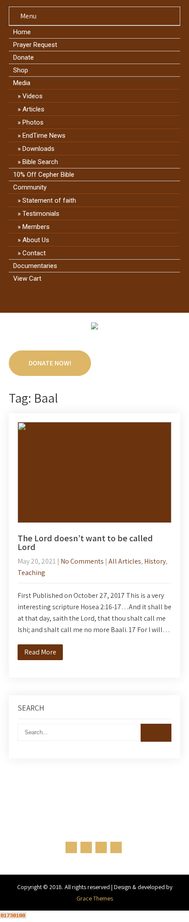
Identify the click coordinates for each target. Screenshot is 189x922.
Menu (28, 16)
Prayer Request (35, 45)
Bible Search (40, 162)
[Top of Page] (164, 903)
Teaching (31, 572)
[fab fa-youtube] (119, 298)
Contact (34, 253)
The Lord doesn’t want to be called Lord (85, 542)
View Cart (27, 278)
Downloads (38, 149)
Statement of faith (49, 200)
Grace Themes (94, 898)
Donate (23, 57)
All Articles (125, 561)
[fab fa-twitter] (86, 298)
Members (36, 227)
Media (21, 83)
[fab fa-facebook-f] (69, 298)
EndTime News (43, 135)
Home (22, 32)
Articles (33, 109)
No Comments (82, 561)
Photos (33, 122)
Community (30, 187)
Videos (32, 96)
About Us (35, 240)
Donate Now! (50, 363)
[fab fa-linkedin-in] (103, 298)
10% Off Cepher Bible (43, 175)
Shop (20, 70)
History (155, 561)
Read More (40, 652)
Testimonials (40, 214)
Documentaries (35, 266)
